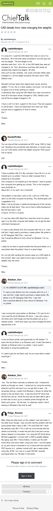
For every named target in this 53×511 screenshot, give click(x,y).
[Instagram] (36, 10)
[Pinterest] (40, 10)
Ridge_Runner (15, 412)
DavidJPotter (14, 136)
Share (27, 486)
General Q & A (23, 42)
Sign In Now (26, 475)
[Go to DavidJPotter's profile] (4, 138)
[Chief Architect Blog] (49, 10)
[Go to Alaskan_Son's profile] (4, 281)
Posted (18, 51)
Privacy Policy (32, 508)
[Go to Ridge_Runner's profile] (4, 414)
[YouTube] (32, 10)
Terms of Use (18, 508)
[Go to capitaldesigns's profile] (4, 50)
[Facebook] (27, 10)
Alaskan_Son (14, 279)
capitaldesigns (10, 39)
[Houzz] (44, 10)
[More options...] (50, 49)
